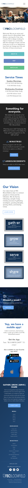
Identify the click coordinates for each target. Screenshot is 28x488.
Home (14, 414)
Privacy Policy (9, 479)
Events (14, 417)
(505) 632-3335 (13, 464)
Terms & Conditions (17, 479)
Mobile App (14, 434)
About (14, 419)
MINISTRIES (14, 155)
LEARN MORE (8, 212)
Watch (14, 416)
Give (14, 421)
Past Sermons (14, 430)
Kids (14, 449)
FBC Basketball (14, 458)
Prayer (14, 452)
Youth (14, 447)
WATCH (8, 307)
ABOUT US (14, 54)
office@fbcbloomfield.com (14, 466)
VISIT (14, 61)
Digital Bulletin (14, 436)
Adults (14, 443)
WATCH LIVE (14, 68)
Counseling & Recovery (14, 454)
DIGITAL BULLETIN (14, 168)
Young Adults (14, 445)
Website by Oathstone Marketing (15, 482)
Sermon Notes (14, 432)
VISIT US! (14, 405)
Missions (14, 456)
